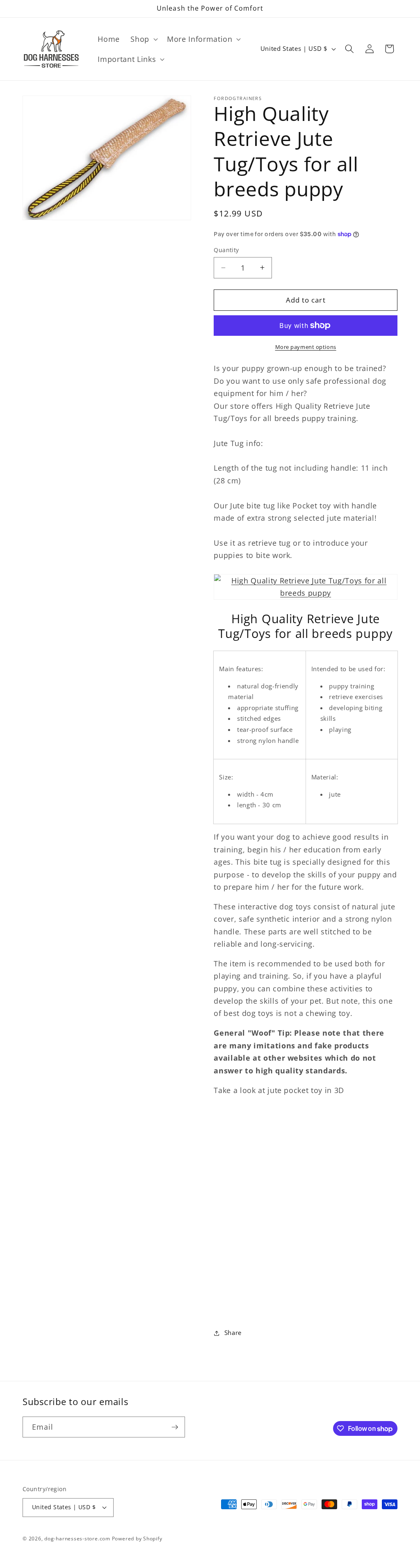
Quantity (226, 250)
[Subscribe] (175, 1427)
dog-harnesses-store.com (77, 1538)
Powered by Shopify (137, 1538)
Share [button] (233, 1332)
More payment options (305, 347)
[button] (143, 39)
